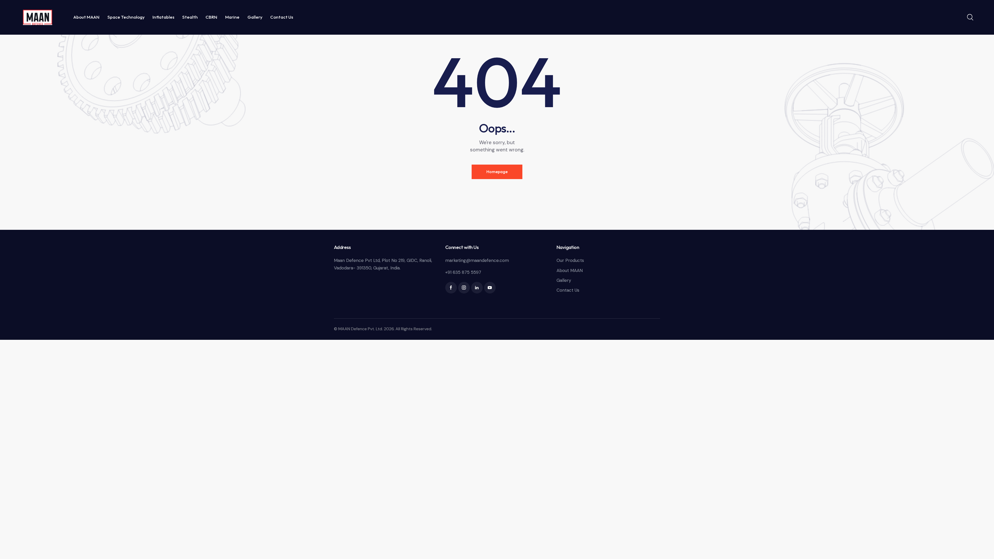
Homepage (497, 171)
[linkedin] (477, 287)
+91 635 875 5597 (463, 272)
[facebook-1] (451, 287)
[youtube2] (490, 287)
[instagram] (464, 287)
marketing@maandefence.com (477, 260)
